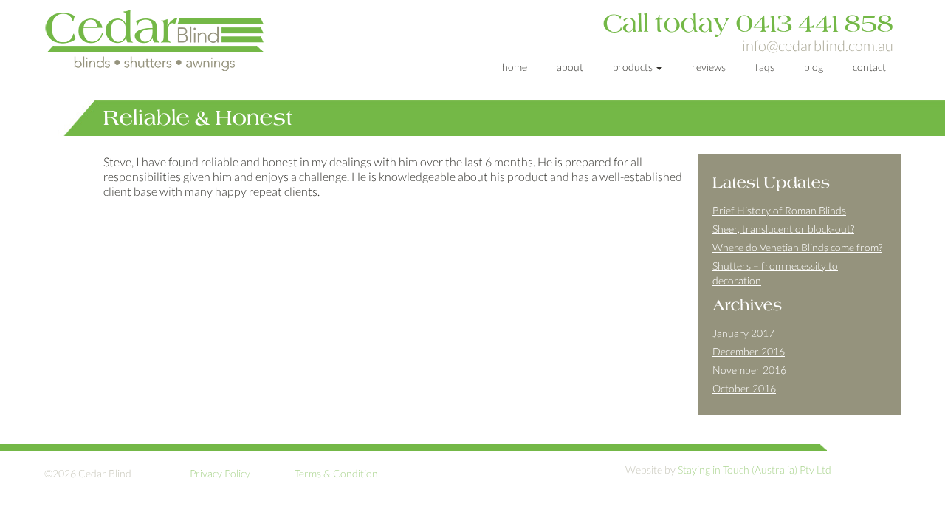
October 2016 (744, 388)
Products (634, 67)
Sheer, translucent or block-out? (783, 228)
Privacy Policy (220, 473)
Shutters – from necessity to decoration (775, 273)
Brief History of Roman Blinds (779, 210)
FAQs (764, 67)
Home (514, 67)
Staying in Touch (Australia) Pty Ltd (754, 469)
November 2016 (749, 370)
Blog (813, 67)
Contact (869, 67)
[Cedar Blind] (182, 40)
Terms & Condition (336, 473)
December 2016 (748, 351)
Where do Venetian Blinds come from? (797, 247)
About (570, 67)
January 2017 (743, 333)
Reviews (709, 67)
